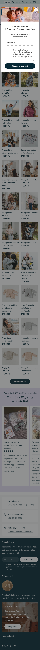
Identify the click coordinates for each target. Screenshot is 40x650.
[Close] (36, 9)
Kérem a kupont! (20, 66)
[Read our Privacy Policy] (33, 60)
